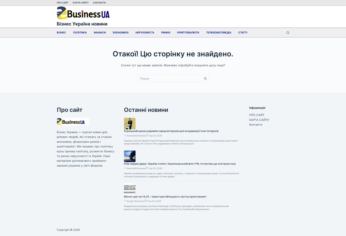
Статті (242, 32)
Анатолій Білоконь (136, 135)
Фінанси (100, 32)
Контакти (99, 2)
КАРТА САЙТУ (81, 2)
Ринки (165, 32)
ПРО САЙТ (62, 2)
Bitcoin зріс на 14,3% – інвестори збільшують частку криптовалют (165, 196)
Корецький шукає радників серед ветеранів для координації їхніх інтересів (171, 130)
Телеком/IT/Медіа (218, 32)
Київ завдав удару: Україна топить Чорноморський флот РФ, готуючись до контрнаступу (180, 163)
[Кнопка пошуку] (205, 78)
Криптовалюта (188, 32)
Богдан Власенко (136, 201)
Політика (80, 32)
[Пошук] (288, 32)
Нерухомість (145, 32)
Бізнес (61, 32)
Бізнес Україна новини (82, 24)
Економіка (120, 32)
